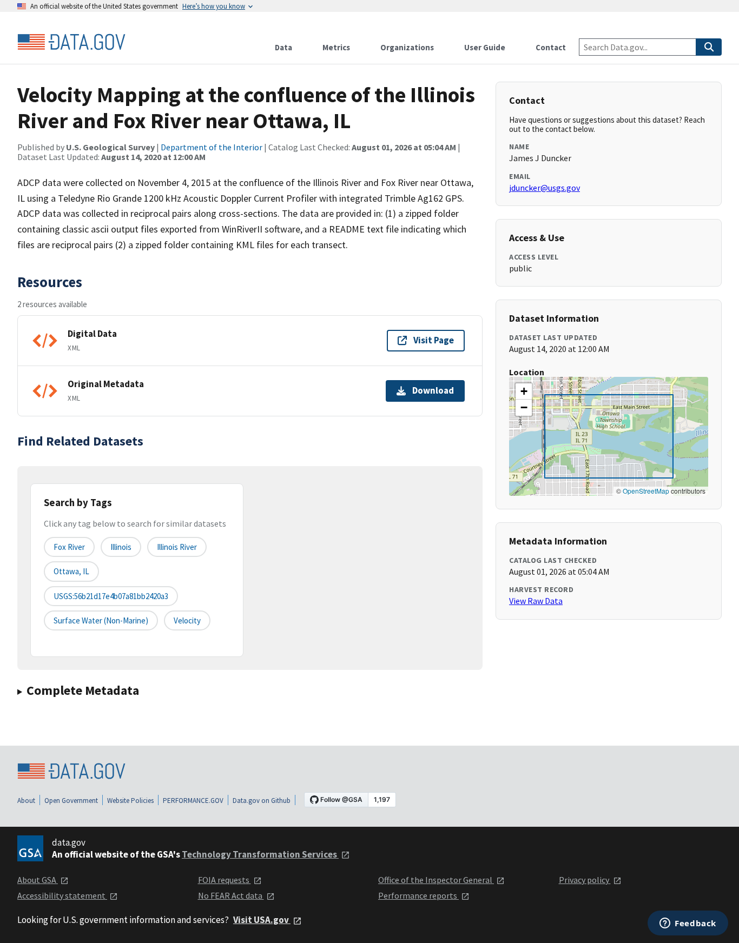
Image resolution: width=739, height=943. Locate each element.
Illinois (120, 547)
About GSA (37, 879)
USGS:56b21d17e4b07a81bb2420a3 (111, 596)
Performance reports (418, 895)
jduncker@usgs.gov (544, 187)
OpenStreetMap (646, 490)
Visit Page (433, 340)
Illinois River (177, 547)
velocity (187, 620)
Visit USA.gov (262, 920)
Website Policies (130, 800)
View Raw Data (536, 600)
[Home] (71, 42)
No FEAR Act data (231, 895)
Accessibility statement (62, 895)
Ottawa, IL (71, 571)
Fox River (69, 547)
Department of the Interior (211, 147)
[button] (524, 391)
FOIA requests (224, 879)
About (26, 800)
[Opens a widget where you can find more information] (688, 924)
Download (433, 390)
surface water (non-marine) (101, 620)
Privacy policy (585, 879)
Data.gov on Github (262, 800)
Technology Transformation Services (260, 854)
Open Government (71, 800)
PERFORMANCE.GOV (193, 800)
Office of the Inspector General (436, 879)
